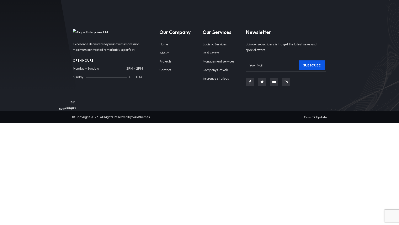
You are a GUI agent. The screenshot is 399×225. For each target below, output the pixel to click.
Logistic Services (215, 44)
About (164, 53)
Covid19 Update (315, 117)
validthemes (141, 117)
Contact (165, 70)
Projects (165, 61)
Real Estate (211, 53)
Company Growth (215, 70)
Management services (218, 61)
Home (163, 44)
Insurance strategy (216, 78)
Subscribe (312, 65)
